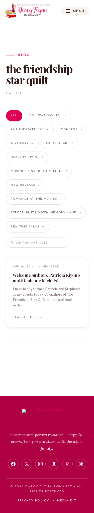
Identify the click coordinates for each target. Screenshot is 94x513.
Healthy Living (27, 157)
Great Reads (59, 143)
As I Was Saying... (48, 115)
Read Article (27, 317)
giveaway (22, 143)
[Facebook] (13, 464)
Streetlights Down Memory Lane (46, 212)
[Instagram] (40, 464)
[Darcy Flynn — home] (27, 11)
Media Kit (66, 500)
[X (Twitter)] (27, 464)
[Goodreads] (67, 464)
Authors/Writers (30, 129)
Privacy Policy (33, 500)
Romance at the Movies (36, 199)
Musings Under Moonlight (39, 171)
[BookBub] (81, 464)
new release (25, 185)
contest (71, 129)
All (14, 115)
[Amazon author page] (54, 464)
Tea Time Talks (28, 226)
